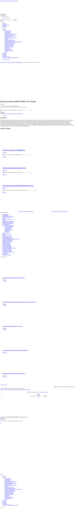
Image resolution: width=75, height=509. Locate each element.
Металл (4, 235)
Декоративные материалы (7, 219)
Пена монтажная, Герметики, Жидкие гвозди (13, 41)
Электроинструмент (8, 50)
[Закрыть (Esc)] (0, 507)
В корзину (2, 112)
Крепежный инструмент (7, 234)
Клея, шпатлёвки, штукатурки (10, 37)
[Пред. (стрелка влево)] (0, 508)
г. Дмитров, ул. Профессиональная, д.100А (11, 57)
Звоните (38, 394)
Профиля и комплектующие (10, 43)
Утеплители (7, 47)
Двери (4, 218)
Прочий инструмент (6, 242)
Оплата (5, 389)
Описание (4, 115)
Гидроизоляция (8, 32)
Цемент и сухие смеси (9, 49)
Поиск (38, 395)
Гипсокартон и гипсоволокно (10, 33)
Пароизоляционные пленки (10, 40)
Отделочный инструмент (7, 236)
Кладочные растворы (9, 226)
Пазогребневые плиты (9, 39)
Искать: (1, 19)
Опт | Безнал (5, 53)
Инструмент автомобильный (8, 223)
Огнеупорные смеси (8, 229)
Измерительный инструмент (8, 222)
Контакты (4, 55)
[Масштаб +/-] (4, 507)
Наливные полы (8, 228)
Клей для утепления (8, 227)
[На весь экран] (3, 507)
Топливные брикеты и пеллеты (8, 251)
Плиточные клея (19, 62)
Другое (6, 51)
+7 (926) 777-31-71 (6, 56)
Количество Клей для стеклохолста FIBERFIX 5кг (12, 154)
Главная (4, 23)
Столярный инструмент (7, 249)
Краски (6, 38)
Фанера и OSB (7, 48)
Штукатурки (7, 232)
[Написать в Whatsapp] (37, 423)
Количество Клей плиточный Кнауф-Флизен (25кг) (12, 172)
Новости (24, 389)
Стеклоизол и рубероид (9, 45)
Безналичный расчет (11, 389)
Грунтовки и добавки (9, 34)
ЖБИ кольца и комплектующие (11, 35)
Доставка (4, 54)
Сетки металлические (9, 44)
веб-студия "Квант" (44, 392)
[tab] (39, 115)
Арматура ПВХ (8, 30)
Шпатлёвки (7, 231)
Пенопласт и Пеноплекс (9, 42)
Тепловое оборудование (9, 46)
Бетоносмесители (8, 31)
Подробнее (5, 352)
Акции (4, 52)
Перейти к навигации (4, 0)
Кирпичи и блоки (8, 36)
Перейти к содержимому (13, 0)
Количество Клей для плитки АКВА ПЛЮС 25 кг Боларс (11, 110)
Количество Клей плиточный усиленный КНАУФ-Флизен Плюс (15, 190)
